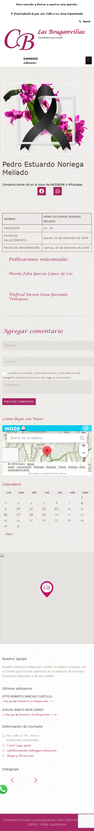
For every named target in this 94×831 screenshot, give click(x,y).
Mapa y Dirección (20, 756)
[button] (47, 589)
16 (5, 514)
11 (31, 508)
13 (56, 508)
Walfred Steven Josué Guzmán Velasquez (37, 296)
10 (18, 508)
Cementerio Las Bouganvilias (32, 701)
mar (8, 534)
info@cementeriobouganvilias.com (31, 750)
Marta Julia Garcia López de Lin (40, 273)
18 (31, 514)
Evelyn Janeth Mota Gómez (23, 710)
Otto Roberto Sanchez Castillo (27, 696)
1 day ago (7, 701)
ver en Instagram (50, 796)
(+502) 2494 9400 (18, 745)
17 (18, 514)
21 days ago (8, 714)
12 (43, 508)
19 (43, 514)
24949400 (30, 58)
